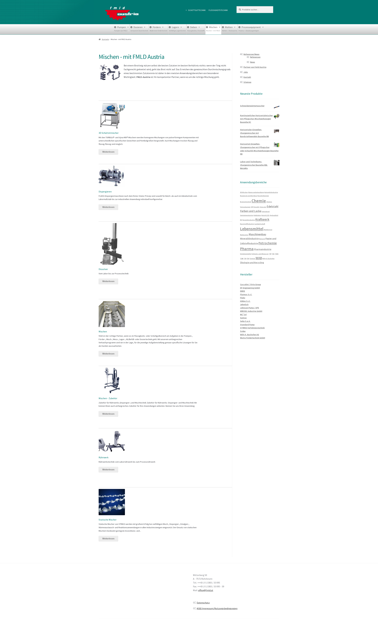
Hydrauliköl (274, 215)
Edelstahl (272, 206)
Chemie (259, 200)
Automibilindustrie (271, 192)
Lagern (177, 29)
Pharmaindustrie (262, 249)
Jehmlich (244, 304)
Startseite (105, 39)
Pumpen (120, 29)
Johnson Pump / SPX (249, 307)
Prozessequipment (249, 29)
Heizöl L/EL (265, 215)
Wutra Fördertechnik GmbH (252, 337)
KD (241, 220)
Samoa (243, 317)
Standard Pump (247, 324)
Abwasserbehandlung (256, 192)
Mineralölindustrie (249, 238)
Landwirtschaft (259, 224)
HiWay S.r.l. (245, 301)
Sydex (243, 331)
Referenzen (255, 57)
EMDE (242, 291)
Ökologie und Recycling (252, 262)
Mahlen (229, 29)
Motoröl (262, 239)
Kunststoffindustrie (247, 224)
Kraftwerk (262, 219)
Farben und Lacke (250, 211)
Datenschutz (203, 602)
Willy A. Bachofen (268, 259)
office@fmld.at (205, 590)
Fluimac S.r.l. (246, 294)
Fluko (242, 297)
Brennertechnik (245, 202)
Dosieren (139, 29)
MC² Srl (243, 314)
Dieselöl (256, 207)
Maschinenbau (257, 234)
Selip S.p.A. (245, 321)
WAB (259, 258)
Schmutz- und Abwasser (260, 254)
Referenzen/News (251, 54)
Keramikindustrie (248, 220)
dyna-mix (263, 207)
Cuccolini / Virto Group (250, 284)
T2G (273, 254)
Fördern (158, 29)
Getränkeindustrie (246, 215)
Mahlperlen (244, 235)
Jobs (245, 72)
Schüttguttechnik (197, 10)
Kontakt (247, 77)
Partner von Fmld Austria (254, 67)
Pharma (247, 248)
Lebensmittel (251, 228)
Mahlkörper (268, 230)
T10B (241, 259)
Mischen (213, 29)
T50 (248, 259)
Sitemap (247, 82)
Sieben (196, 29)
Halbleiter (257, 215)
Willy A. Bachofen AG (249, 334)
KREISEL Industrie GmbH (251, 311)
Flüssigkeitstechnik (218, 10)
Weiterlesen (108, 152)
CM (252, 207)
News (252, 62)
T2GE (276, 254)
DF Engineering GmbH (250, 287)
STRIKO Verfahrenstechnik (252, 327)
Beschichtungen (263, 196)
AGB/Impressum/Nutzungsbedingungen (217, 608)
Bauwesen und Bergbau (248, 196)
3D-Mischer (244, 192)
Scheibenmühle (245, 254)
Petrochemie (267, 243)
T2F (270, 254)
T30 (245, 259)
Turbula (252, 259)
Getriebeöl (266, 211)
